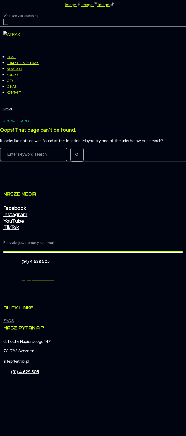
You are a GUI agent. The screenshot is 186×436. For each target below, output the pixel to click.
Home (8, 109)
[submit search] (5, 22)
